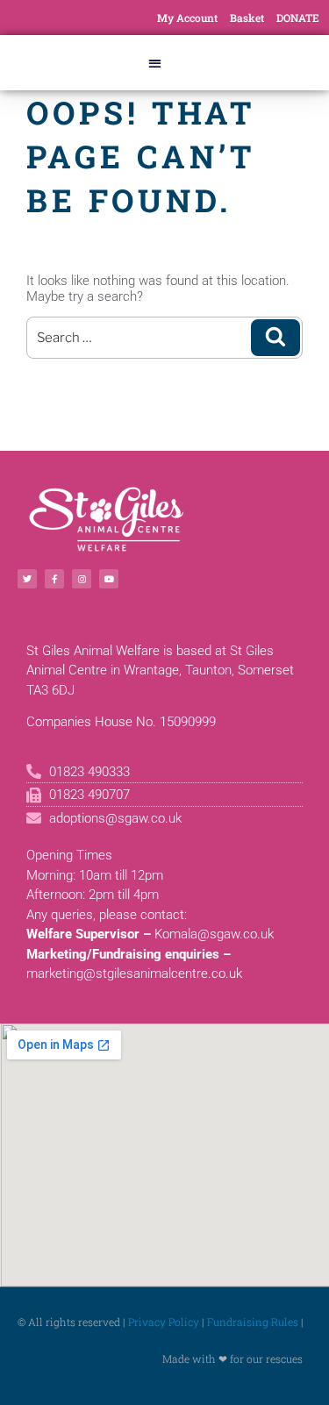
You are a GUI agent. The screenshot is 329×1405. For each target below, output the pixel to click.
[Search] (275, 337)
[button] (155, 63)
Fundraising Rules (252, 1322)
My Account (187, 18)
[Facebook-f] (54, 578)
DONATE (297, 18)
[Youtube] (108, 578)
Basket (247, 18)
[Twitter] (27, 578)
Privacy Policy (163, 1322)
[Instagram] (81, 578)
